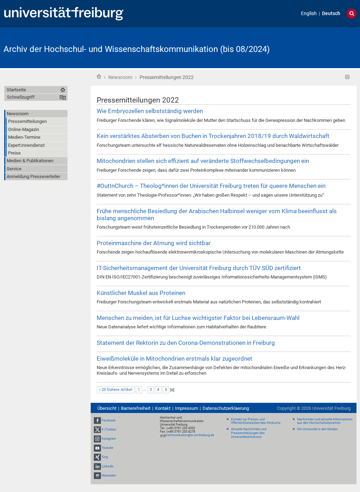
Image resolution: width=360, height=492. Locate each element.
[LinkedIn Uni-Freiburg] (97, 466)
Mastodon (109, 475)
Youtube (107, 448)
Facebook (109, 420)
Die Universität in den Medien (317, 429)
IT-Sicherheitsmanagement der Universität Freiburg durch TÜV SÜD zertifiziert (199, 267)
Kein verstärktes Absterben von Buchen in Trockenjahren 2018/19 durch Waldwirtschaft (213, 135)
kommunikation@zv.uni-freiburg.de (190, 435)
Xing (105, 457)
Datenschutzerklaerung (225, 408)
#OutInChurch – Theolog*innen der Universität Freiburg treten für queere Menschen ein (211, 185)
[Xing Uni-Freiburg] (97, 457)
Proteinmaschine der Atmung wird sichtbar (154, 243)
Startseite (99, 76)
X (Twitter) (109, 429)
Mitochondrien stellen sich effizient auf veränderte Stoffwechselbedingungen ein (203, 160)
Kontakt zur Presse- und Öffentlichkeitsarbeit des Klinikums (256, 421)
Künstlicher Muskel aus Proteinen (141, 292)
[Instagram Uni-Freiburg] (97, 438)
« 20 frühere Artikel (115, 389)
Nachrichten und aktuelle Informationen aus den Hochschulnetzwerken (325, 421)
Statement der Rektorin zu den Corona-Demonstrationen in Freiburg (186, 342)
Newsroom (120, 77)
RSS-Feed (348, 77)
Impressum (186, 408)
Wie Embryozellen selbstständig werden (150, 110)
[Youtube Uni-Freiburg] (97, 448)
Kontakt (163, 408)
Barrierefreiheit (135, 408)
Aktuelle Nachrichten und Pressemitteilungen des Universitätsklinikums (248, 433)
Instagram (109, 438)
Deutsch (331, 14)
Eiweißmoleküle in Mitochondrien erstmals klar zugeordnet (174, 358)
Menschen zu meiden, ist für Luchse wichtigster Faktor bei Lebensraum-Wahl (198, 317)
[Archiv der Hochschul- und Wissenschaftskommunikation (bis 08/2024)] (322, 47)
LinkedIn (108, 466)
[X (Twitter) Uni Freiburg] (97, 429)
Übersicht (106, 408)
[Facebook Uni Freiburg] (97, 420)
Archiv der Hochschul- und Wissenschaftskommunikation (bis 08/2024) (137, 49)
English (309, 14)
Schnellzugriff (21, 97)
